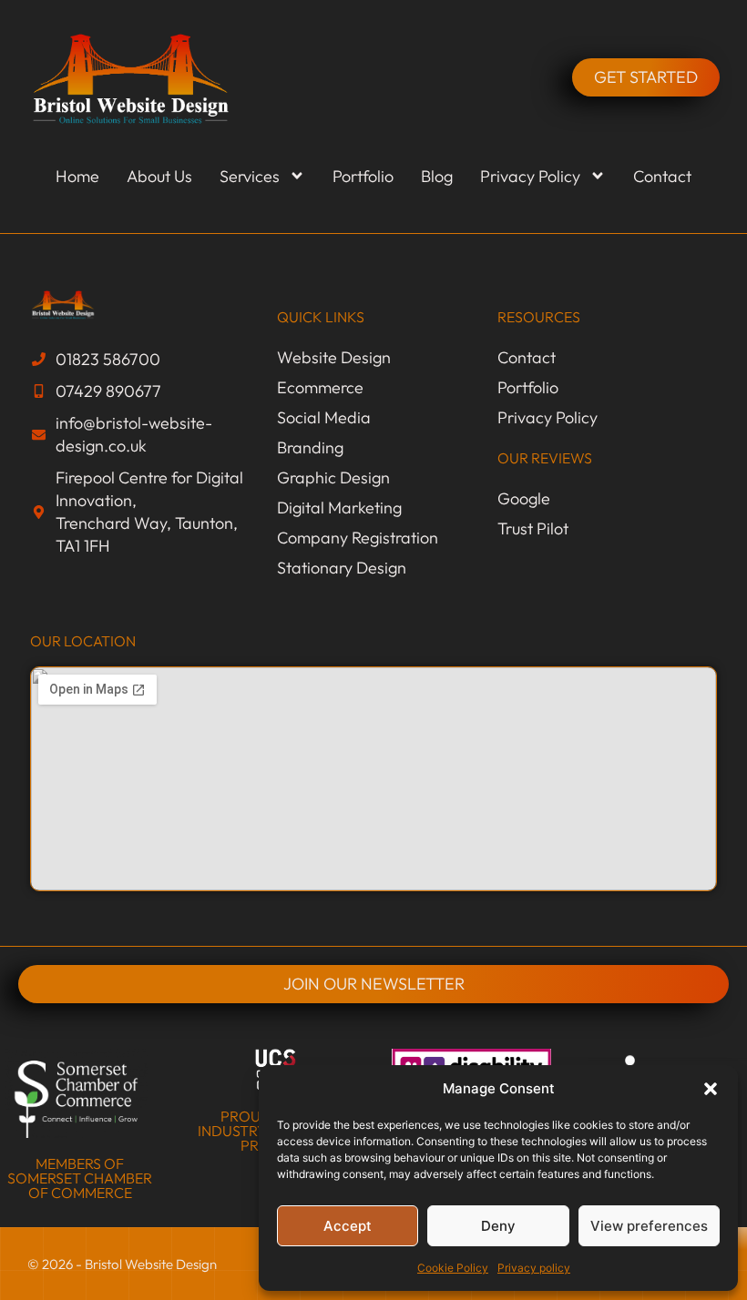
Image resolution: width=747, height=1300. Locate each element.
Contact (662, 176)
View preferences (649, 1225)
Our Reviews (544, 458)
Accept (347, 1225)
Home (77, 176)
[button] (710, 1089)
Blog (437, 176)
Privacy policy (533, 1268)
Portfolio (363, 176)
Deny (498, 1225)
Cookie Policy (452, 1268)
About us (159, 176)
